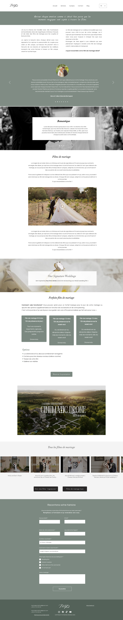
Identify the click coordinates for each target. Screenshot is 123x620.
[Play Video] (62, 206)
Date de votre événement (47, 530)
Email (66, 518)
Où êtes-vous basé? (45, 539)
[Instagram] (59, 612)
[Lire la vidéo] (15, 464)
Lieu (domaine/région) (70, 530)
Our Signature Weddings (62, 276)
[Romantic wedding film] (59, 145)
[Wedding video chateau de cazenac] (57, 101)
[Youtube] (70, 612)
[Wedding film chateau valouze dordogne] (59, 101)
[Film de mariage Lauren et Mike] (67, 101)
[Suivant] (113, 82)
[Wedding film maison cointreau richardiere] (55, 101)
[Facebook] (63, 612)
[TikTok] (66, 612)
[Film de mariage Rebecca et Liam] (63, 101)
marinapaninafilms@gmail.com (39, 605)
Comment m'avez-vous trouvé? (48, 547)
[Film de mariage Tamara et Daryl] (61, 101)
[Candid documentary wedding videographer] (63, 145)
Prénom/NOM (43, 518)
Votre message (43, 572)
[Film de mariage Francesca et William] (65, 101)
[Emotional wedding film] (61, 145)
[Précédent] (9, 82)
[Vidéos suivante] (120, 464)
